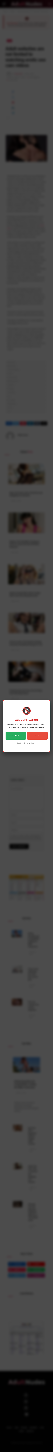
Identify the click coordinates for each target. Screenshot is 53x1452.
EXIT (37, 736)
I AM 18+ (15, 736)
